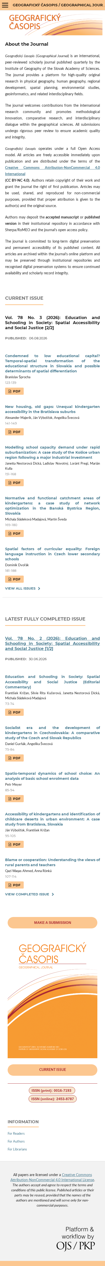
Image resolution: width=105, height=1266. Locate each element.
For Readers (16, 1133)
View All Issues (20, 588)
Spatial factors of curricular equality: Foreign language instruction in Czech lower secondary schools (52, 554)
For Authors (16, 1141)
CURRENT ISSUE (52, 1070)
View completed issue (27, 894)
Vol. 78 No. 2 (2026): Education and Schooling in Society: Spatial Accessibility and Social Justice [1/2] (52, 643)
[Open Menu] (5, 5)
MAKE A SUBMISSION (52, 923)
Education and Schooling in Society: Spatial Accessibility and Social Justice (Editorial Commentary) (52, 681)
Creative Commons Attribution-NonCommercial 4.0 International (52, 171)
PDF (16, 391)
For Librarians (17, 1149)
